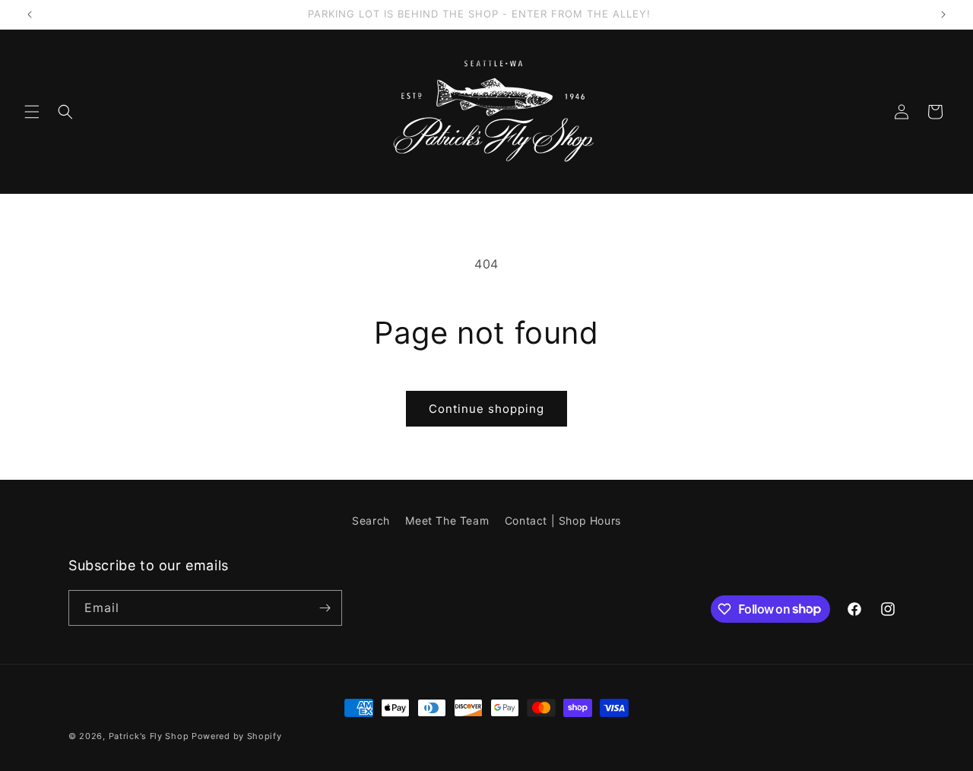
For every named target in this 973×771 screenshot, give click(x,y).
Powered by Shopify (237, 736)
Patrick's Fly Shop (149, 736)
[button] (32, 111)
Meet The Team (447, 520)
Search (371, 520)
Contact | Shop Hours (563, 520)
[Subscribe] (324, 608)
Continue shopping (486, 408)
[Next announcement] (943, 14)
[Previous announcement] (29, 14)
